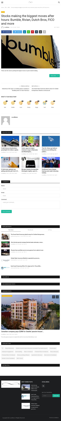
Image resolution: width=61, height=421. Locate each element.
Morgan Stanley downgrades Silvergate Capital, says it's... (30, 170)
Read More (54, 75)
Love (21, 107)
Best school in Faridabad (50, 355)
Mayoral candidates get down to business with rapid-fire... (22, 331)
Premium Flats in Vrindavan (8, 355)
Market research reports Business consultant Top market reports (31, 348)
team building (18, 351)
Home (2, 7)
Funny (28, 107)
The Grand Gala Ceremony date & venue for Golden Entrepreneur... (28, 234)
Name (3, 185)
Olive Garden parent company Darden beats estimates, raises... (27, 242)
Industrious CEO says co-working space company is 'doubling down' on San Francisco (15, 89)
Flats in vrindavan (28, 351)
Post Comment (6, 211)
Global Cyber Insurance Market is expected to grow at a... (25, 258)
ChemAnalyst (53, 348)
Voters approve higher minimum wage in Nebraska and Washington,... (30, 149)
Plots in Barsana (54, 351)
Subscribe (56, 395)
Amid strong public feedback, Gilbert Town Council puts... (35, 388)
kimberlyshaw (14, 260)
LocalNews (6, 27)
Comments (5, 182)
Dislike (13, 107)
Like (5, 107)
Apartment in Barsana (37, 355)
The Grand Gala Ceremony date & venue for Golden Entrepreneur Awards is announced (45, 89)
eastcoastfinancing (15, 267)
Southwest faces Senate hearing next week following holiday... (50, 171)
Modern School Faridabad (8, 358)
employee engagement (7, 351)
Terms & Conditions (54, 417)
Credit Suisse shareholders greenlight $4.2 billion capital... (10, 149)
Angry (36, 107)
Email (2, 192)
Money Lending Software (23, 355)
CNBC (9, 7)
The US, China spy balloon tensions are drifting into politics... (49, 149)
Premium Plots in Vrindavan (41, 351)
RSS (5, 7)
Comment (4, 199)
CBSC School (20, 358)
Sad (45, 107)
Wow (52, 107)
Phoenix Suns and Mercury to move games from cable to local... (27, 250)
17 (2, 348)
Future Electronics (9, 348)
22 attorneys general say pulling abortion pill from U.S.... (10, 170)
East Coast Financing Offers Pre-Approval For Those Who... (26, 266)
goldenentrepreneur (15, 236)
